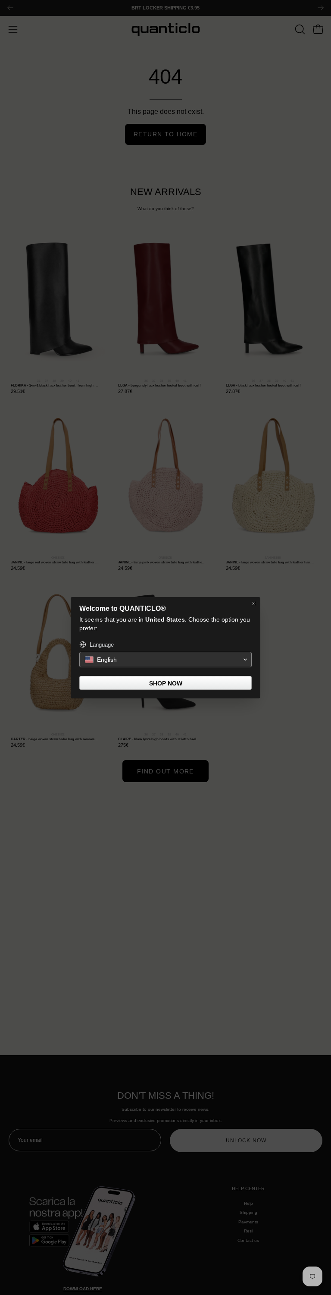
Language (102, 644)
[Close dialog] (254, 603)
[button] (165, 659)
